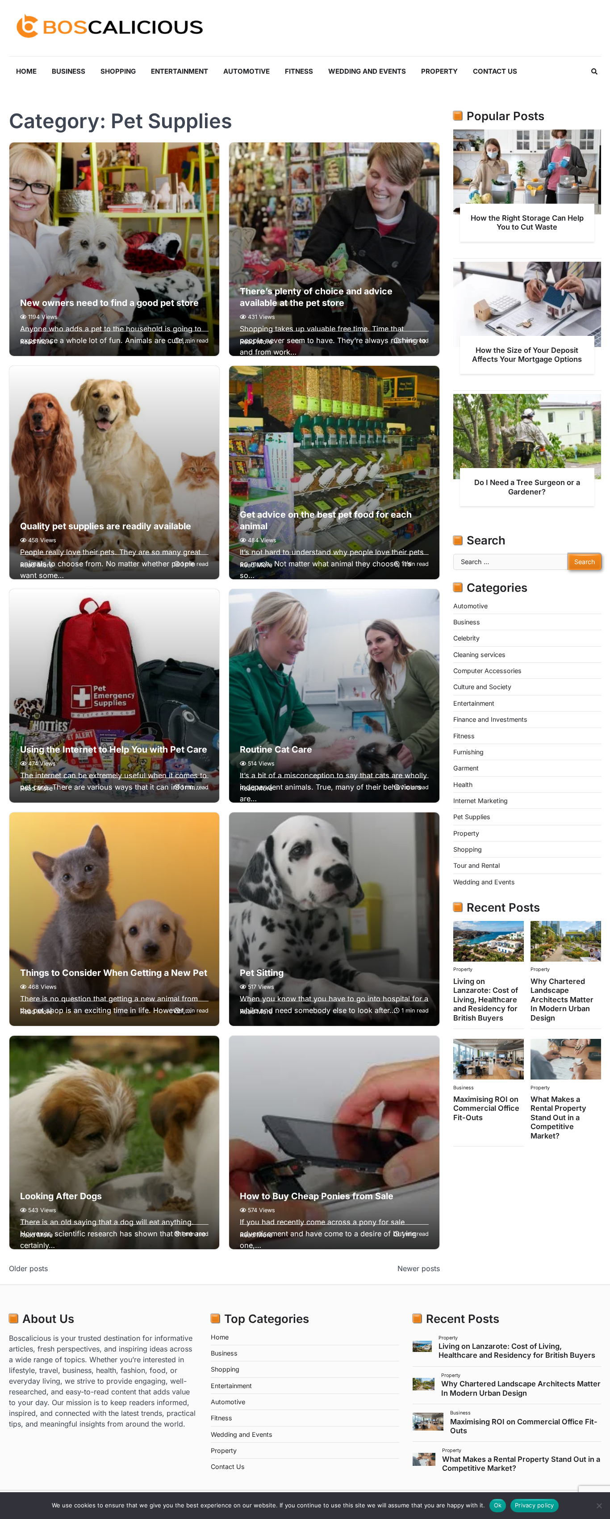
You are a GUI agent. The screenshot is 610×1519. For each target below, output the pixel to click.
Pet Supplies (471, 816)
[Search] (594, 71)
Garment (466, 768)
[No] (598, 1505)
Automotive (246, 71)
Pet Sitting (262, 972)
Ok (498, 1505)
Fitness (299, 71)
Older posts (28, 1268)
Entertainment (179, 71)
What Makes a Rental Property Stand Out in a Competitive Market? (558, 1117)
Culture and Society (482, 686)
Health (462, 784)
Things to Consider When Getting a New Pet (113, 972)
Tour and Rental (476, 865)
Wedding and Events (367, 71)
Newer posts (418, 1268)
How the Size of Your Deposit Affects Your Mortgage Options (527, 355)
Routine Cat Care (276, 749)
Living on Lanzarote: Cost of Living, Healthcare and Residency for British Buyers (485, 999)
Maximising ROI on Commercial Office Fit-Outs (486, 1108)
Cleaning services (479, 654)
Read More (36, 341)
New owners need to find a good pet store (109, 302)
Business (68, 71)
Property (439, 71)
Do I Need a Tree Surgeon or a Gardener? (527, 487)
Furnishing (468, 752)
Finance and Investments (490, 719)
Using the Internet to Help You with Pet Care (113, 749)
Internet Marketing (480, 800)
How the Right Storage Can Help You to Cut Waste (527, 222)
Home (26, 71)
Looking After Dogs (61, 1196)
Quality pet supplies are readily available (105, 526)
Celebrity (466, 638)
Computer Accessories (487, 670)
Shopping (118, 71)
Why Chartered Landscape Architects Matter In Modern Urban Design (562, 999)
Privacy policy (534, 1505)
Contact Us (495, 71)
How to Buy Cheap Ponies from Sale (316, 1196)
